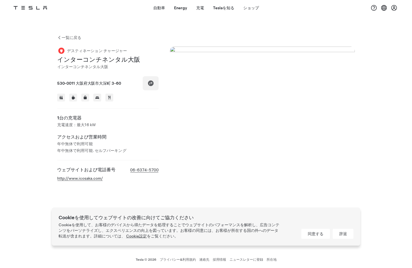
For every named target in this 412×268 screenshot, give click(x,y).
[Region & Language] (383, 7)
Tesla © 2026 (146, 260)
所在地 (272, 260)
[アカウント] (394, 7)
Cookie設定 (136, 236)
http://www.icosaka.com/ (80, 178)
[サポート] (373, 7)
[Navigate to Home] (30, 7)
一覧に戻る (71, 37)
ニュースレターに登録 (246, 260)
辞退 (343, 234)
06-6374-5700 (144, 170)
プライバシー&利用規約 (178, 260)
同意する (315, 234)
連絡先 (204, 260)
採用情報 (219, 260)
